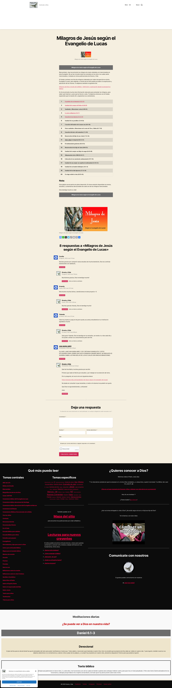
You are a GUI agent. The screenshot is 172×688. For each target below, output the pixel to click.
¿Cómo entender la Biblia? (52, 553)
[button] (35, 671)
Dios (76, 482)
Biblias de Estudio (8, 486)
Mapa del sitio (64, 516)
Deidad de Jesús (69, 482)
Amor (52, 482)
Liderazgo (55, 489)
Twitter (85, 684)
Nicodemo (67, 492)
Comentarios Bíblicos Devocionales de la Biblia (17, 512)
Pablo (71, 495)
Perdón (80, 494)
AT (54, 482)
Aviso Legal (28, 685)
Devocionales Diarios (9, 525)
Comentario (62, 416)
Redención (54, 497)
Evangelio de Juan (69, 484)
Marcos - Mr (52, 492)
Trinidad (62, 499)
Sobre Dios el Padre (9, 580)
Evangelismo (7, 541)
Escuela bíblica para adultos (11, 531)
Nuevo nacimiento (77, 492)
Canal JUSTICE (7, 496)
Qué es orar (6, 567)
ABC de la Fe (6, 482)
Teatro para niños (8, 593)
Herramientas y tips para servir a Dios (14, 544)
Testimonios (6, 596)
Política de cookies (13, 685)
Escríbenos (133, 500)
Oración (5, 557)
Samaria (64, 497)
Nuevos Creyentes (55, 494)
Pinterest (99, 684)
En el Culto (6, 528)
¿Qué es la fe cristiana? (51, 550)
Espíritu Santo (58, 484)
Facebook (78, 684)
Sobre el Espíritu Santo (10, 583)
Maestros (61, 489)
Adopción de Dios (48, 482)
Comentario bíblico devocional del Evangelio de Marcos (20, 505)
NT (71, 491)
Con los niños (7, 515)
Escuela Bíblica (49, 484)
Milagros (60, 492)
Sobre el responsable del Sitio (12, 587)
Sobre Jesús (6, 590)
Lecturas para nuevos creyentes (64, 536)
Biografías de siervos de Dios (12, 492)
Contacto (5, 518)
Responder (62, 267)
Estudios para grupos (9, 538)
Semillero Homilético (9, 577)
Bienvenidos (6, 489)
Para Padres (76, 494)
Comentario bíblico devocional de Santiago (16, 502)
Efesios (81, 482)
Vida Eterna (71, 499)
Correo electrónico (92, 430)
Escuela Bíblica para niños (11, 535)
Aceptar (19, 682)
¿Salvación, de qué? (50, 557)
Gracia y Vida (69, 684)
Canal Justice (107, 684)
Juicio (51, 489)
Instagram (92, 684)
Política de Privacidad (21, 685)
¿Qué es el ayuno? (50, 563)
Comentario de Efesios (10, 509)
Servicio (68, 497)
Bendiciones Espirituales (60, 482)
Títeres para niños (8, 600)
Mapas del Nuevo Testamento (71, 489)
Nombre (61, 430)
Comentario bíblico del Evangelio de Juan (15, 499)
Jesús (71, 487)
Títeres (66, 498)
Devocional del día (8, 522)
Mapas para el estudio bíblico (12, 551)
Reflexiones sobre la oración (11, 570)
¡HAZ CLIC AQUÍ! (129, 583)
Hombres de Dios (54, 487)
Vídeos (76, 499)
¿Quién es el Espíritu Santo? (53, 560)
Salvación (58, 497)
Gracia (47, 487)
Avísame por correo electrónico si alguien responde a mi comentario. (77, 443)
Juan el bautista (79, 487)
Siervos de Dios (76, 497)
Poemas (5, 561)
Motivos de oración (9, 554)
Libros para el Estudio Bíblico (12, 548)
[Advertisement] (86, 19)
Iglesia (61, 487)
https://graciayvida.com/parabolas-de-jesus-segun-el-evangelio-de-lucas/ (85, 380)
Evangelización (80, 484)
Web (60, 436)
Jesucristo (66, 487)
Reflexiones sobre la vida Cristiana (13, 574)
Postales (5, 564)
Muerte (63, 492)
